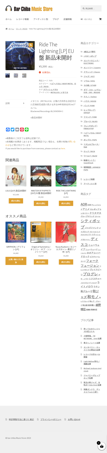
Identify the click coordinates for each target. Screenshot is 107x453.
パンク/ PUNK (89, 105)
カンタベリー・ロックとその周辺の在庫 (92, 348)
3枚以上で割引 (90, 52)
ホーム (8, 19)
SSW (89, 204)
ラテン (96, 286)
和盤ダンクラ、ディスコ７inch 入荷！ (92, 390)
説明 (7, 103)
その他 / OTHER (90, 85)
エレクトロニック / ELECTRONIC (91, 61)
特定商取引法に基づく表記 (21, 419)
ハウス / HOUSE (90, 101)
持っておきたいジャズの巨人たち (92, 330)
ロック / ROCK (21, 29)
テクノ (88, 240)
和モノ (93, 296)
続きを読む (15, 201)
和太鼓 (85, 305)
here (63, 148)
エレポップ (94, 209)
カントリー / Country (92, 67)
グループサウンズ (87, 216)
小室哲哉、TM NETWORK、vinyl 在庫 (93, 337)
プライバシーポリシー (50, 419)
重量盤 (88, 310)
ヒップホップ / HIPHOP (90, 111)
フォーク (92, 261)
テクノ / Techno (90, 97)
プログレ (90, 274)
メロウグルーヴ (86, 283)
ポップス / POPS (90, 140)
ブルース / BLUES (90, 121)
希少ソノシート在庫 (92, 343)
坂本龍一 (91, 305)
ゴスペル (97, 216)
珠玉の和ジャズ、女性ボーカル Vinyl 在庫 (92, 383)
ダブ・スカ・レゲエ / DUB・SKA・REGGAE (92, 91)
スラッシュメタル (50, 89)
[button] (31, 45)
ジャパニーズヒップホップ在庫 (92, 376)
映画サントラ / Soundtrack (90, 161)
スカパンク (96, 232)
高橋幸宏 (94, 310)
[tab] (15, 103)
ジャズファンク (92, 227)
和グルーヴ (86, 291)
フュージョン (90, 265)
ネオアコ (91, 252)
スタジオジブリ (86, 235)
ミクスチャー (95, 278)
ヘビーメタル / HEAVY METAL (61, 83)
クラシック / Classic (92, 72)
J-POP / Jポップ (90, 56)
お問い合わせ (74, 419)
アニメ (86, 209)
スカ (91, 232)
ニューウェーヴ (91, 249)
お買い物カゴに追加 (16, 261)
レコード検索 (22, 19)
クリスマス (95, 212)
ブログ (56, 19)
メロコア (94, 283)
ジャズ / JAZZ (89, 76)
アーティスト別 (40, 19)
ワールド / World (90, 156)
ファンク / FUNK (90, 117)
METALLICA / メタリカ (59, 92)
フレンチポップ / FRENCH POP (90, 127)
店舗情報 (67, 19)
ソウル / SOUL (89, 81)
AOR (84, 204)
